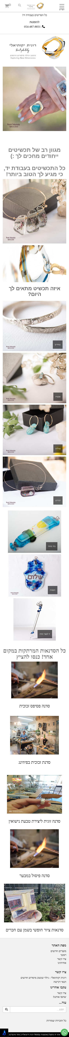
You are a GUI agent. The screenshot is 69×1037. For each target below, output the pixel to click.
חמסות (52, 590)
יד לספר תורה (45, 634)
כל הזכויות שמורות (56, 1020)
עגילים (58, 448)
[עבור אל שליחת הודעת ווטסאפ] (64, 1032)
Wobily (37, 1034)
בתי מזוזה (51, 546)
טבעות (58, 396)
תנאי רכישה (60, 981)
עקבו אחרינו (58, 987)
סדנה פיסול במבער (35, 875)
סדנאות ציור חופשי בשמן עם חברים (34, 930)
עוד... (62, 1002)
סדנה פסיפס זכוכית (34, 706)
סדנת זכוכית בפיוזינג (34, 762)
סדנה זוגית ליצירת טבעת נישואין (34, 821)
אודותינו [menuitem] (62, 962)
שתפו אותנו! (59, 996)
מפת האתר (59, 945)
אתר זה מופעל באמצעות (34, 1034)
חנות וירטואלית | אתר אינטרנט (21, 1034)
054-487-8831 (32, 26)
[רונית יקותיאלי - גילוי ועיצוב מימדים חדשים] (34, 6)
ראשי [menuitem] (63, 954)
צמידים (58, 344)
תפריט (61, 9)
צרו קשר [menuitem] (61, 958)
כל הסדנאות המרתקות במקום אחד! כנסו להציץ (34, 654)
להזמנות (34, 22)
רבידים (58, 500)
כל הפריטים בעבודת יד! (34, 15)
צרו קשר (60, 972)
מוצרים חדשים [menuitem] (58, 951)
